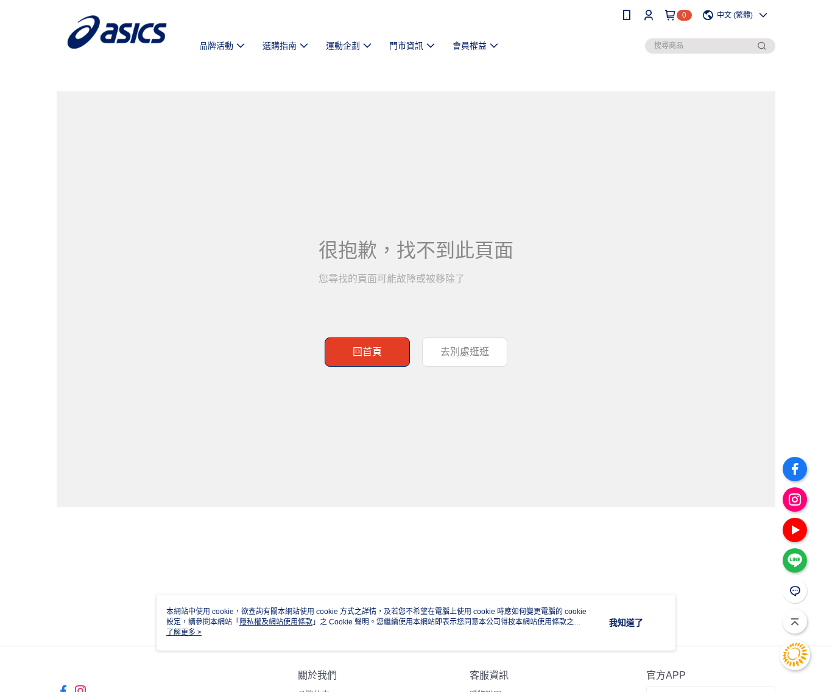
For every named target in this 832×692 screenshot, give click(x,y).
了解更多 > (184, 632)
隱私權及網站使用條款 (275, 622)
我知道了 (626, 622)
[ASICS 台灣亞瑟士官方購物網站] (117, 32)
